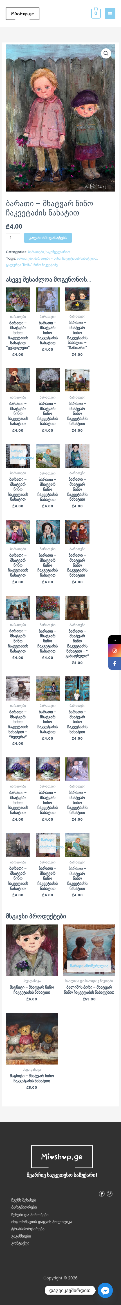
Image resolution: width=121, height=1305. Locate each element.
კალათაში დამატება (48, 237)
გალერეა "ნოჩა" (19, 264)
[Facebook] (114, 663)
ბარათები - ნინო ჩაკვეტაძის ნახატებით (65, 258)
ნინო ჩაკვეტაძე (45, 264)
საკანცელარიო (58, 251)
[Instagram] (114, 650)
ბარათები (36, 251)
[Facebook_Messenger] (105, 1290)
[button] (106, 53)
